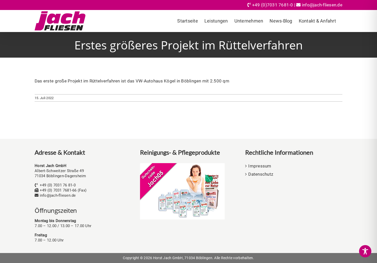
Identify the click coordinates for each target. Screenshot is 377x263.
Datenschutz (260, 174)
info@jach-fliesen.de (322, 4)
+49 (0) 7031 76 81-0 (58, 185)
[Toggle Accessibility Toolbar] (365, 251)
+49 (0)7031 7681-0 (272, 4)
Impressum (259, 166)
